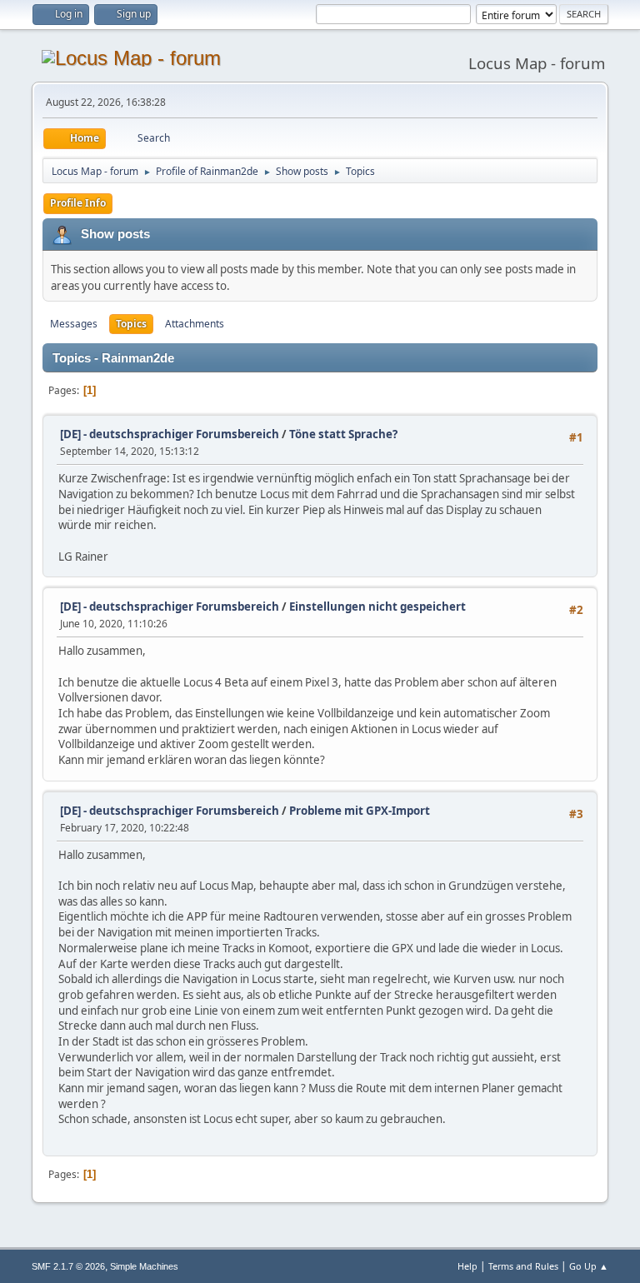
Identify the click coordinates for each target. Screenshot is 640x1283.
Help (468, 1266)
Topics (131, 324)
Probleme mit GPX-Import (359, 810)
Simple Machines (144, 1266)
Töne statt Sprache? (343, 434)
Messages (74, 324)
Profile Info (78, 203)
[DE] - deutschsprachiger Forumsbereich (169, 434)
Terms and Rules (523, 1266)
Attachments (194, 324)
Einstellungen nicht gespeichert (377, 606)
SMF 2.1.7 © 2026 (68, 1266)
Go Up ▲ (588, 1266)
